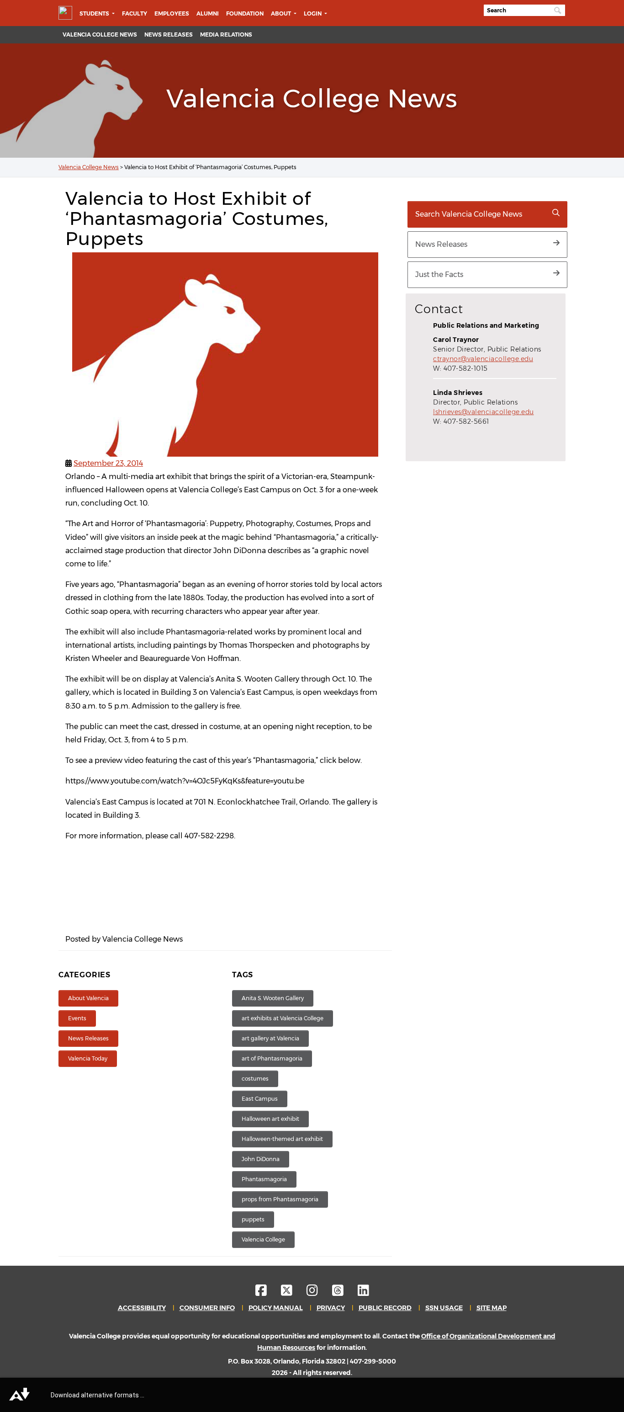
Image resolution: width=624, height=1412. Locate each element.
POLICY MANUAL (276, 1308)
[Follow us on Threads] (344, 1293)
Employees (171, 13)
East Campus (260, 1098)
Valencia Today (87, 1058)
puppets (253, 1219)
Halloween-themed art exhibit (282, 1138)
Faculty (134, 13)
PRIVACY (331, 1308)
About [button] (281, 13)
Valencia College (263, 1239)
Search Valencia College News (468, 214)
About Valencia (88, 998)
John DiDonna (261, 1159)
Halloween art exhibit (270, 1118)
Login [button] (313, 13)
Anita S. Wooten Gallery (273, 998)
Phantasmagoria (264, 1179)
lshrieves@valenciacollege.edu (483, 412)
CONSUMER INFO (207, 1308)
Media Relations (226, 34)
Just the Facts (439, 274)
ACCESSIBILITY (142, 1308)
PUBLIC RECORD (385, 1308)
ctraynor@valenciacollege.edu (483, 359)
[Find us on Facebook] (267, 1293)
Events (77, 1018)
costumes (255, 1078)
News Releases (168, 34)
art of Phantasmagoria (272, 1058)
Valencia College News (100, 34)
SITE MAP (491, 1308)
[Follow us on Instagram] (319, 1293)
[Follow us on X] (293, 1293)
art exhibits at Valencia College (282, 1018)
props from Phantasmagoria (280, 1199)
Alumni (207, 13)
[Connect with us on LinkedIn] (363, 1293)
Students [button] (95, 13)
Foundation (245, 13)
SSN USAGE (444, 1308)
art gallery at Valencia (270, 1038)
